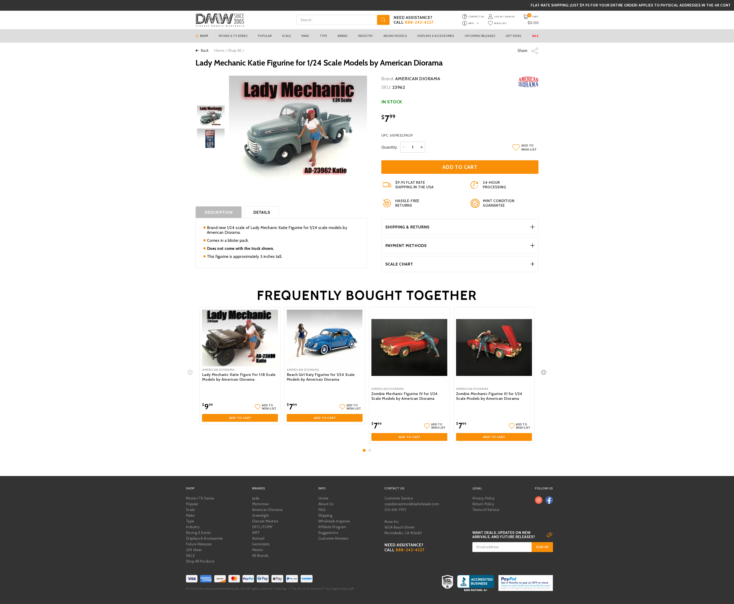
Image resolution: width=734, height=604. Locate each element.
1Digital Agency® (342, 588)
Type (323, 36)
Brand (343, 36)
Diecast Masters (265, 521)
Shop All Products (200, 561)
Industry (365, 36)
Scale (286, 36)
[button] (364, 450)
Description (219, 212)
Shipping (325, 515)
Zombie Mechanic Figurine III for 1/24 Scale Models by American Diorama (489, 396)
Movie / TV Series (200, 498)
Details (261, 212)
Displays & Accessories (435, 36)
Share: (523, 50)
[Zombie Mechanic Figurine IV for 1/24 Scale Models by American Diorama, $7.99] (409, 347)
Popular (265, 36)
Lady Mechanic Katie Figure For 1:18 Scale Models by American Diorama (238, 377)
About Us (325, 504)
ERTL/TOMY (262, 527)
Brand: (387, 78)
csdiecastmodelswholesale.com (411, 504)
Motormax (260, 504)
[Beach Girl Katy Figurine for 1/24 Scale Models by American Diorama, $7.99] (325, 338)
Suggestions (328, 532)
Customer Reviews (333, 538)
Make (305, 36)
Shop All (234, 50)
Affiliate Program (332, 527)
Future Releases (199, 544)
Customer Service (398, 498)
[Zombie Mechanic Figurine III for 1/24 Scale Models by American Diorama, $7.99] (494, 347)
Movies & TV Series (233, 36)
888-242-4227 (419, 22)
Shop (204, 36)
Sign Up (510, 16)
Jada (255, 498)
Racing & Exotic (198, 532)
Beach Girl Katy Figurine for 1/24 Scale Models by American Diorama (321, 377)
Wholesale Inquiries (334, 521)
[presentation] (190, 372)
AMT (256, 532)
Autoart (258, 538)
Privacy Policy (483, 498)
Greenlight (260, 515)
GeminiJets (261, 544)
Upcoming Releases (480, 36)
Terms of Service (485, 510)
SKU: (386, 87)
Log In (498, 16)
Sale (535, 36)
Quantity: (389, 147)
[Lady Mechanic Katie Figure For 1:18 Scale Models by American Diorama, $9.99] (240, 338)
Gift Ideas (513, 36)
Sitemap (281, 588)
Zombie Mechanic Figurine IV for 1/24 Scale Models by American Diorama (404, 396)
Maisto (257, 550)
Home (219, 50)
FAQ (322, 510)
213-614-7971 (395, 510)
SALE (190, 555)
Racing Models (395, 36)
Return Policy (483, 504)
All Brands (260, 555)
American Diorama (267, 510)
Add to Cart (240, 418)
